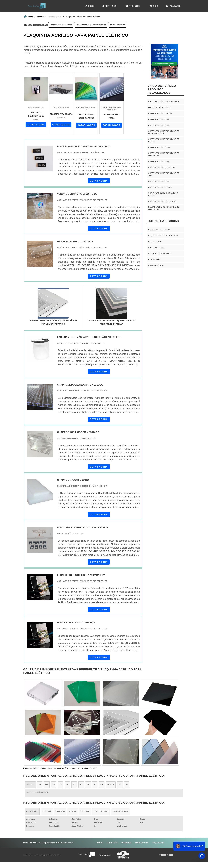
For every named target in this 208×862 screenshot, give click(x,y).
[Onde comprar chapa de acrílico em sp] (121, 693)
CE (101, 785)
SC (74, 785)
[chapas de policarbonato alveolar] (40, 397)
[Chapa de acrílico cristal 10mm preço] (43, 751)
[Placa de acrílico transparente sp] (121, 722)
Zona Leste (85, 811)
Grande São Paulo (101, 811)
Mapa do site (141, 843)
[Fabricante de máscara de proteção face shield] (40, 349)
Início (91, 6)
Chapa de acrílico (156, 248)
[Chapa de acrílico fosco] (121, 751)
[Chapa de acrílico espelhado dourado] (82, 751)
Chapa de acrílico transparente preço (163, 140)
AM (120, 785)
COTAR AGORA (36, 125)
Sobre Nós (110, 6)
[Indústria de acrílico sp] (160, 722)
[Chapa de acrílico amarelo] (43, 693)
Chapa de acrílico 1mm (158, 181)
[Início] (37, 6)
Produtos (134, 6)
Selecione (30, 785)
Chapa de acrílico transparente (163, 102)
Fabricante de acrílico (159, 107)
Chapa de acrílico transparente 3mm (163, 174)
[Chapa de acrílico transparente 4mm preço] (43, 722)
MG (46, 785)
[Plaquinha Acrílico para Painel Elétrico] (53, 303)
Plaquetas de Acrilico (159, 230)
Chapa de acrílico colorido (161, 167)
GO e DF (110, 785)
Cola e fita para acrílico (159, 254)
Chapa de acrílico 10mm (159, 147)
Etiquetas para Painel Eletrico (163, 236)
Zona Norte (47, 811)
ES (53, 785)
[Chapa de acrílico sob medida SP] (40, 444)
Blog (155, 6)
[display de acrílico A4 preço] (40, 635)
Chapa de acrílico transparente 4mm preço (163, 154)
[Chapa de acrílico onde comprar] (160, 751)
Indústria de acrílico (117, 25)
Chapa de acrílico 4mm (158, 119)
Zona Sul (72, 811)
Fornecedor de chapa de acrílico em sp (91, 25)
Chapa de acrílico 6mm (158, 125)
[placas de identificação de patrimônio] (40, 540)
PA (127, 785)
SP (60, 785)
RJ (40, 785)
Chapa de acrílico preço (160, 113)
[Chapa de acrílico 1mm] (82, 722)
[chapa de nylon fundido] (40, 492)
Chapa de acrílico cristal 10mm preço (163, 194)
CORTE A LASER (155, 242)
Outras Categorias (163, 221)
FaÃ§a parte (158, 843)
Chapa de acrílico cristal (160, 187)
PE (88, 785)
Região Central (32, 811)
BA (95, 785)
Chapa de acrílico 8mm (158, 161)
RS (81, 785)
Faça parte (175, 6)
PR (67, 785)
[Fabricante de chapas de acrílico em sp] (160, 693)
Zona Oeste (60, 811)
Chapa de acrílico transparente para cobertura (163, 132)
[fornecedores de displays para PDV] (40, 587)
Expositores (154, 260)
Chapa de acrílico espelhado (61, 25)
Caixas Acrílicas (156, 265)
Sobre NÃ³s (112, 843)
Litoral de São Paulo (120, 811)
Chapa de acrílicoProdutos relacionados (162, 89)
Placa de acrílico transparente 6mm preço (163, 208)
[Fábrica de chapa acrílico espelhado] (82, 693)
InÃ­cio (100, 843)
